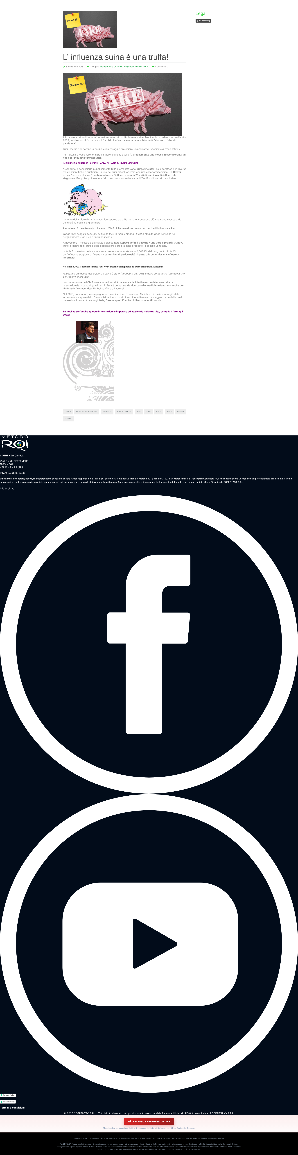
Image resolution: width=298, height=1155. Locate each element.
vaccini (180, 411)
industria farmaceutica (86, 411)
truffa (158, 411)
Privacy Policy (204, 21)
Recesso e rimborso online (151, 1121)
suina (148, 411)
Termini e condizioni (12, 1107)
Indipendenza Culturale (111, 66)
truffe (169, 411)
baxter (68, 411)
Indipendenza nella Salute (136, 66)
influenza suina (124, 411)
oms (139, 411)
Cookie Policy (8, 1102)
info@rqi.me (7, 488)
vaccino (68, 418)
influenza (107, 411)
